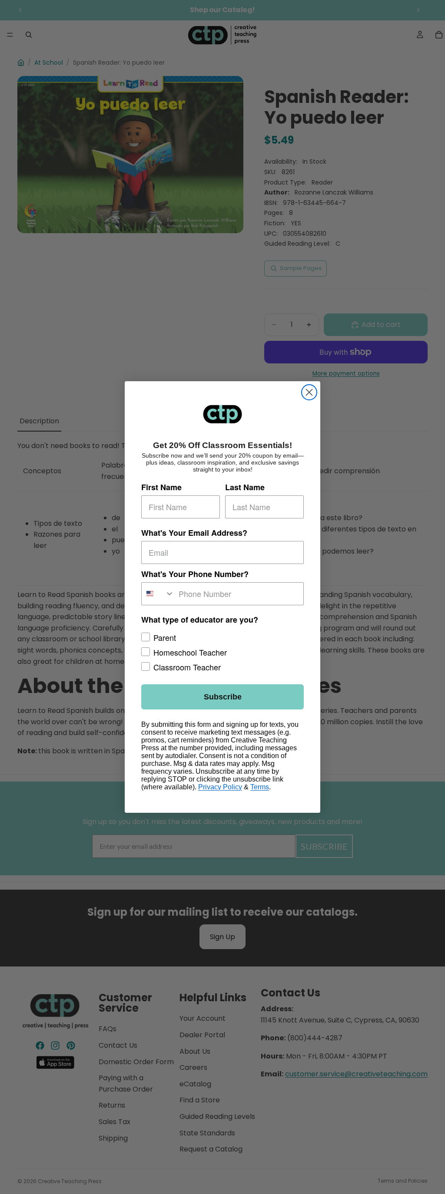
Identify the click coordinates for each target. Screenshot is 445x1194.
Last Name (245, 487)
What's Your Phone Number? (195, 574)
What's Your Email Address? (194, 532)
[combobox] (158, 594)
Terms (259, 787)
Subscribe (223, 697)
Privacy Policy (220, 787)
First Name (161, 487)
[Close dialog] (309, 392)
